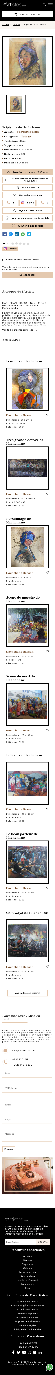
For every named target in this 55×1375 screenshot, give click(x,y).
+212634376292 (22, 1065)
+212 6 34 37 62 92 (27, 1347)
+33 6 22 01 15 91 (27, 1343)
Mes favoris (27, 1284)
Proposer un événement (27, 1321)
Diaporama (27, 1264)
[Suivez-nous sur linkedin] (18, 234)
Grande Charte (34, 1364)
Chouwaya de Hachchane (27, 913)
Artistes (27, 1256)
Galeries (27, 1268)
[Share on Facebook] (5, 234)
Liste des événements (27, 1280)
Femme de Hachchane (24, 361)
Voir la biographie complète (18, 330)
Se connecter (27, 275)
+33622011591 (20, 1059)
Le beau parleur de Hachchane (22, 836)
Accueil (5, 24)
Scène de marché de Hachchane (23, 600)
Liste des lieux (27, 1276)
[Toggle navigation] (50, 5)
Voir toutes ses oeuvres (27, 993)
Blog (27, 1288)
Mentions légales (27, 1325)
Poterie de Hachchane (24, 755)
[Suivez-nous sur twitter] (30, 234)
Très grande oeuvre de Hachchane (25, 442)
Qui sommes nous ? (27, 1301)
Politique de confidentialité (28, 1329)
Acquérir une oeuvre (27, 1309)
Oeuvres (16, 24)
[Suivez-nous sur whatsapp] (24, 234)
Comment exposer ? (27, 1313)
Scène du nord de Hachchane (20, 678)
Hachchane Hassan (28, 132)
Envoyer (8, 1149)
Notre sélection (27, 1272)
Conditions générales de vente (27, 1305)
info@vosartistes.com (23, 1050)
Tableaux (26, 136)
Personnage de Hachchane (18, 521)
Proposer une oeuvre (27, 1317)
